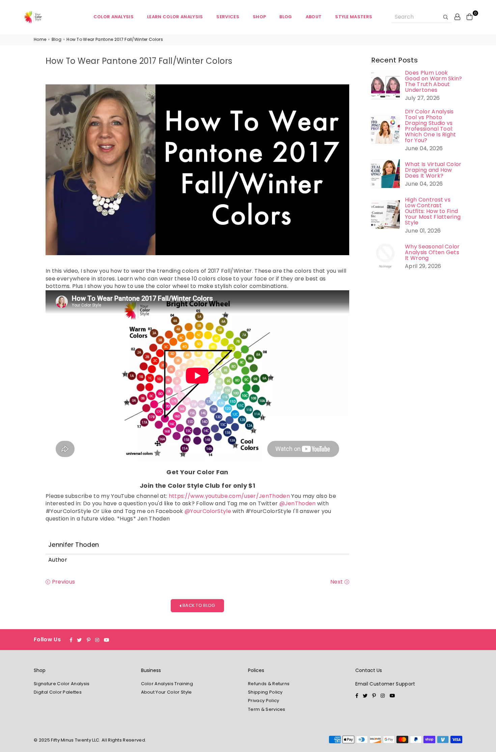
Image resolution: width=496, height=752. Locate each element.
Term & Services (266, 709)
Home (40, 39)
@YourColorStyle (208, 511)
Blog (285, 17)
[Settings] (457, 16)
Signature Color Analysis (62, 683)
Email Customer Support (385, 683)
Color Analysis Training (167, 683)
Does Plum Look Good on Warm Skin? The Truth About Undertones (433, 81)
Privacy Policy (263, 700)
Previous (62, 582)
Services (227, 17)
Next (337, 582)
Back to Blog (198, 605)
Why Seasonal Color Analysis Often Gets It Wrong (432, 252)
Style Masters (353, 17)
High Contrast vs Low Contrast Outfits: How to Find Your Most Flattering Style (433, 211)
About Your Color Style (166, 692)
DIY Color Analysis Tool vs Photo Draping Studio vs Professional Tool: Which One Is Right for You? (430, 126)
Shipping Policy (265, 692)
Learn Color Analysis (175, 17)
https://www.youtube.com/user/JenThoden (229, 496)
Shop (259, 17)
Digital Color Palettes (58, 692)
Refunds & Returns (269, 683)
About (314, 17)
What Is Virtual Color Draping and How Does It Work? (433, 170)
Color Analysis (113, 17)
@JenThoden (297, 503)
